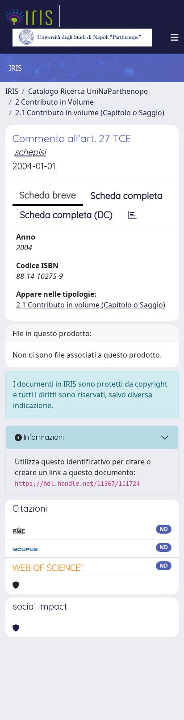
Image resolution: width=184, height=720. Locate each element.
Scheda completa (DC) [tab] (66, 214)
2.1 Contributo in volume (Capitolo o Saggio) (89, 113)
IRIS (11, 91)
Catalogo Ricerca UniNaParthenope (88, 91)
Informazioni (43, 437)
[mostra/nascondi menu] (175, 37)
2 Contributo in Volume (54, 102)
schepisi (30, 151)
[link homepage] (32, 16)
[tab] (132, 215)
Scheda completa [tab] (127, 195)
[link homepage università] (82, 37)
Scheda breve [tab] (48, 195)
